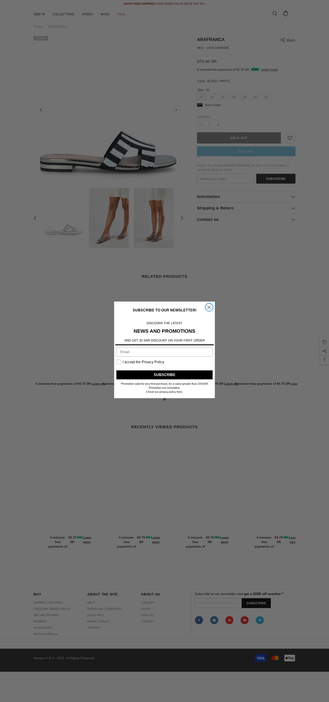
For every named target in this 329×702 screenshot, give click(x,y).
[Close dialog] (209, 307)
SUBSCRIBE (164, 375)
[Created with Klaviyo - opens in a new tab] (164, 399)
